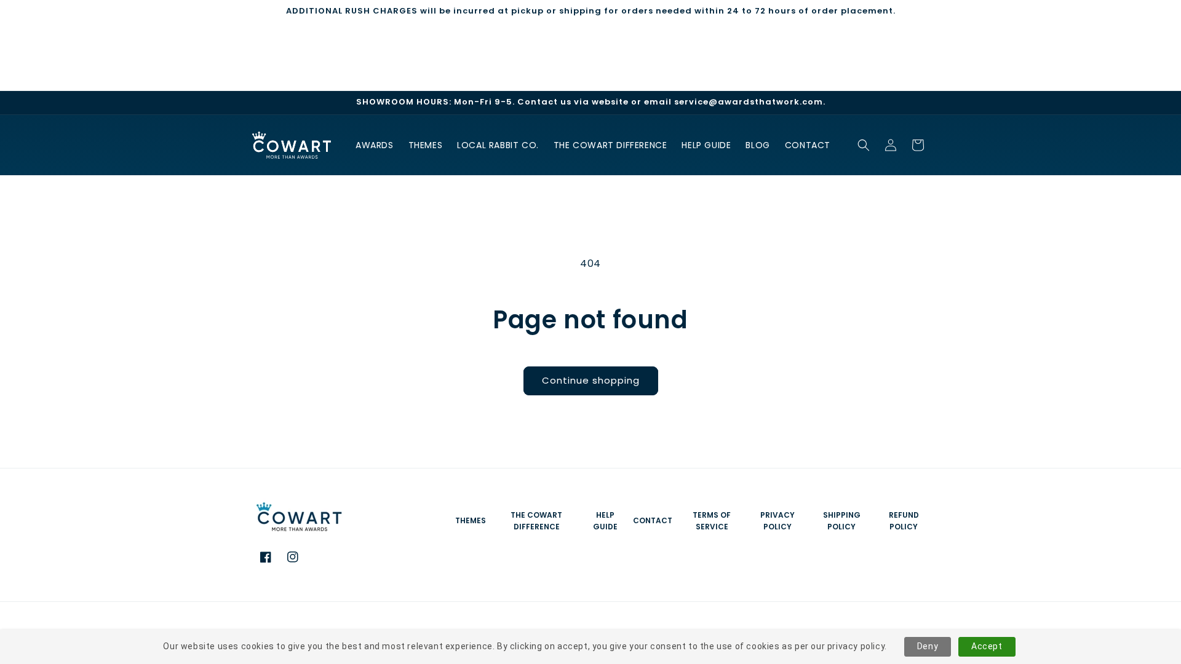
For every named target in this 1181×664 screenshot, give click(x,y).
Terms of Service (712, 521)
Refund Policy (904, 521)
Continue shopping (591, 380)
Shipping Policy (842, 521)
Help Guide (605, 521)
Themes (470, 520)
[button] (863, 145)
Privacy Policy (777, 521)
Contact (652, 520)
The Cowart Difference (536, 521)
